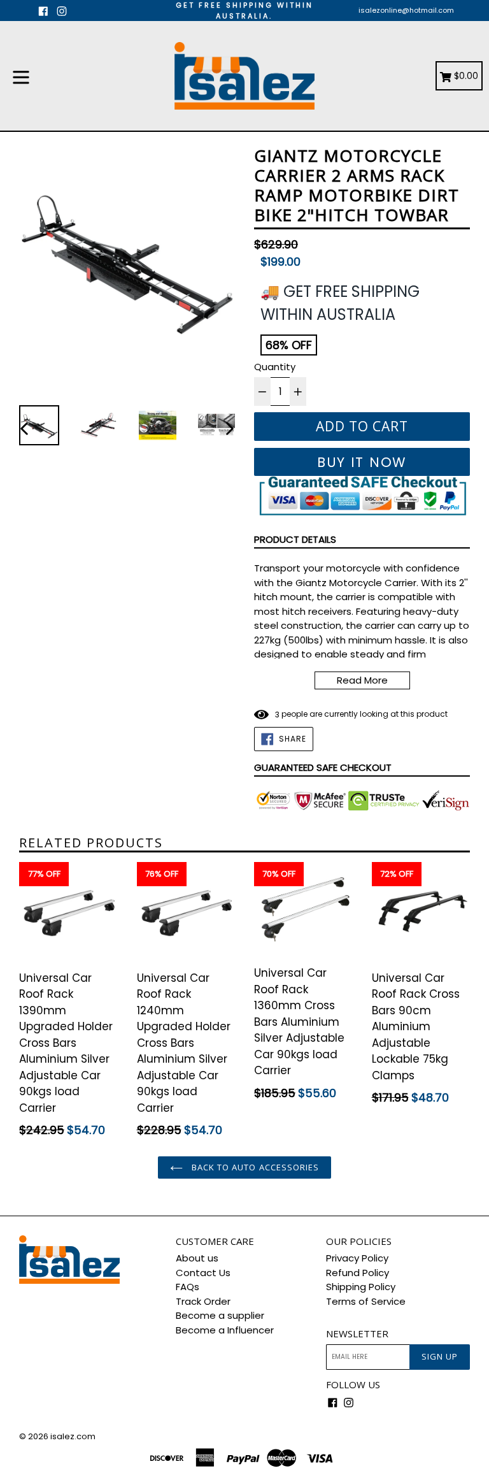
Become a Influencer (225, 1330)
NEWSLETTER (357, 1333)
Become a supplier (220, 1315)
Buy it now (362, 462)
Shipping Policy (360, 1286)
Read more (362, 680)
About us (197, 1258)
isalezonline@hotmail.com (406, 10)
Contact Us (203, 1272)
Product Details (295, 539)
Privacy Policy (357, 1258)
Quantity (274, 366)
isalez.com (73, 1436)
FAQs (187, 1286)
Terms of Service (366, 1301)
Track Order (203, 1301)
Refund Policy (357, 1272)
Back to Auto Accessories (254, 1167)
